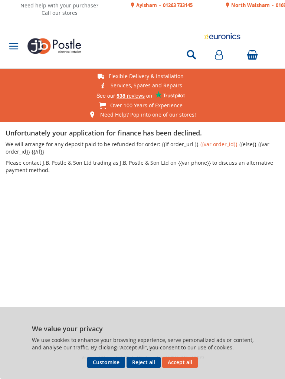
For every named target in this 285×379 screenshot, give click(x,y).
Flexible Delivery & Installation (146, 76)
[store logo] (91, 46)
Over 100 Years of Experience (146, 105)
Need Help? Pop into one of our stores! (148, 114)
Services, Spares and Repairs (146, 85)
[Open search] (191, 55)
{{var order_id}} (219, 144)
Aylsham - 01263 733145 (164, 5)
